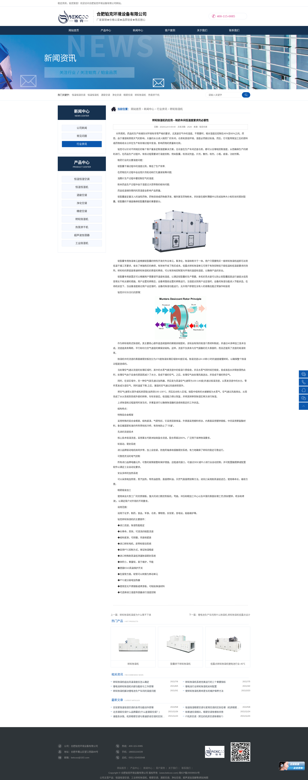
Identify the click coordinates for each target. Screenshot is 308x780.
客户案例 (170, 30)
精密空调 (128, 95)
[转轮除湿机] (133, 643)
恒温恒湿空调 (78, 95)
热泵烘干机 (153, 95)
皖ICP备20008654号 (189, 773)
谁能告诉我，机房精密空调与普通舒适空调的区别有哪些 (140, 716)
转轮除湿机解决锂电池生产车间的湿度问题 (134, 691)
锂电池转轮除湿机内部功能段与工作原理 (133, 686)
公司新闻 (82, 128)
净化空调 (116, 95)
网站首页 (74, 30)
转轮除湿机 (140, 95)
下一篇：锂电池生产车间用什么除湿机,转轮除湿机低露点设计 (219, 614)
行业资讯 (162, 109)
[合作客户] (303, 374)
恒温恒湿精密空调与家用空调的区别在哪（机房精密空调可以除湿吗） (214, 707)
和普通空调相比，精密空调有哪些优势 (204, 712)
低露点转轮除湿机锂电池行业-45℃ (227, 664)
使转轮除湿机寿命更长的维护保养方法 (204, 691)
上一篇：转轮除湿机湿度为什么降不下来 (131, 614)
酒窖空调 (105, 95)
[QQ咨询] (303, 389)
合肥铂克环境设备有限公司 (84, 746)
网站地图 (203, 777)
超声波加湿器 (82, 235)
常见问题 (82, 136)
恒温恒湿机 (93, 95)
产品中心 (106, 30)
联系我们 (234, 30)
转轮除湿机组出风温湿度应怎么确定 (131, 682)
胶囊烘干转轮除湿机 (180, 664)
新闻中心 (138, 30)
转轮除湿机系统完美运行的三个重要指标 (205, 682)
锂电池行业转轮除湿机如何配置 (201, 686)
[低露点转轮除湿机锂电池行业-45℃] (227, 643)
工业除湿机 (81, 243)
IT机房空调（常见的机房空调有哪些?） (205, 716)
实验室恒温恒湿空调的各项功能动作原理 (133, 707)
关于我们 (202, 30)
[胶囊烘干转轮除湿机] (180, 643)
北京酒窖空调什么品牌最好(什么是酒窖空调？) (136, 712)
